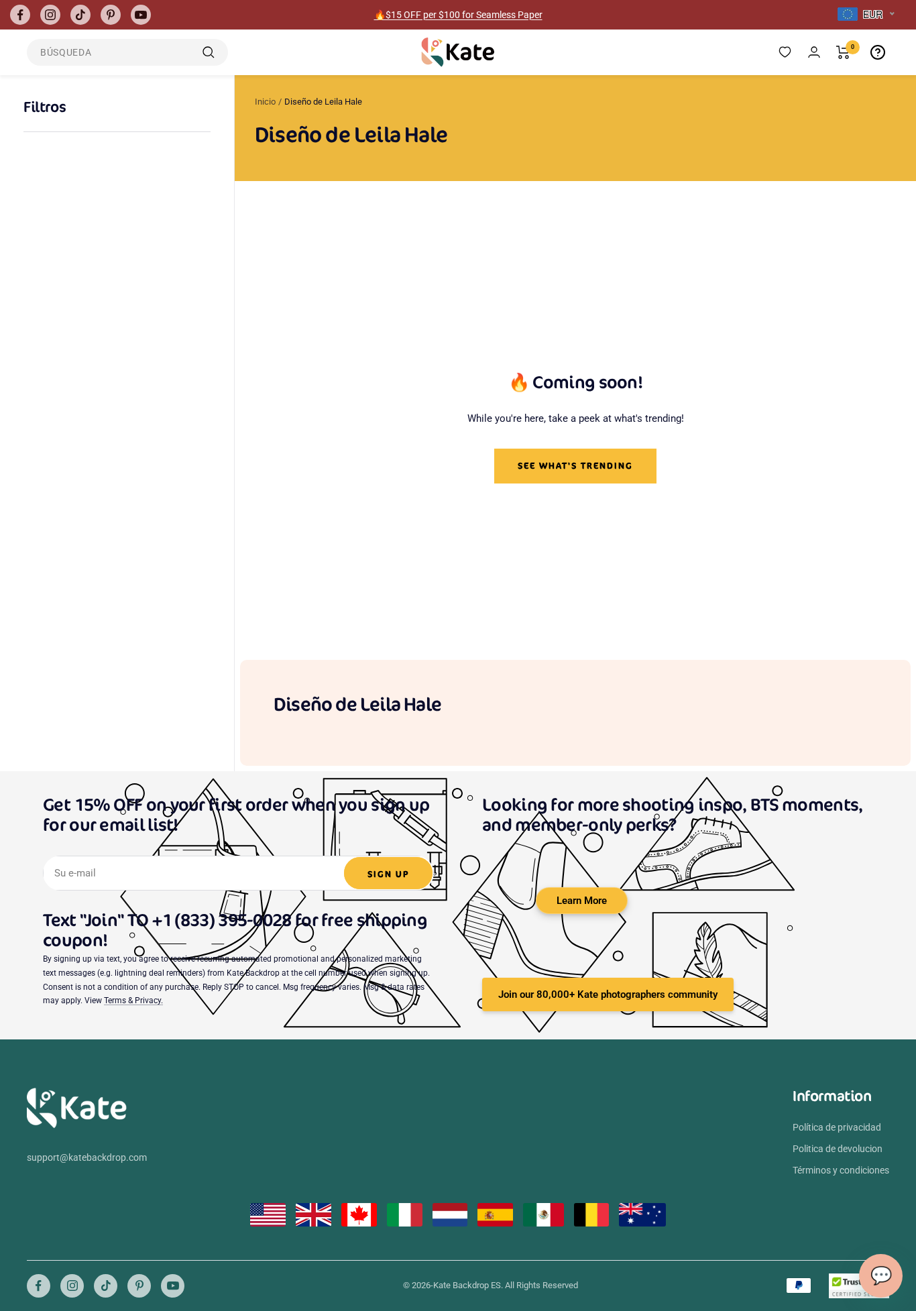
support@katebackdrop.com (87, 1157)
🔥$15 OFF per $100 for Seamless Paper (458, 14)
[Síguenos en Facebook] (20, 15)
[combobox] (866, 15)
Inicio (265, 102)
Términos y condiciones (841, 1170)
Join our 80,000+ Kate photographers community (608, 994)
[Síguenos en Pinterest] (111, 15)
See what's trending (575, 465)
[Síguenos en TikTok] (80, 15)
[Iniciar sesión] (814, 52)
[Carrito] (843, 52)
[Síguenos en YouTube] (141, 15)
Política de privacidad (837, 1127)
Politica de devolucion (837, 1148)
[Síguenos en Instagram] (50, 15)
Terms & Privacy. (133, 1000)
